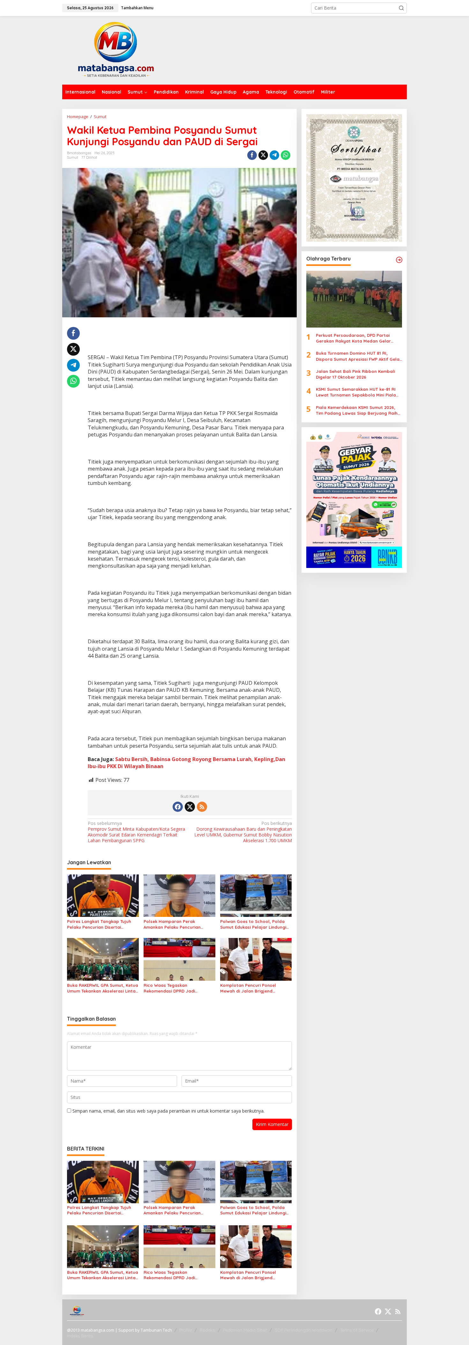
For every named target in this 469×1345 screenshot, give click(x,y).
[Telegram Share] (274, 155)
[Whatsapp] (285, 155)
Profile (185, 1330)
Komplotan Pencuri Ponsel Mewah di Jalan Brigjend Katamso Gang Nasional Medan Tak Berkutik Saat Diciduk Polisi (254, 988)
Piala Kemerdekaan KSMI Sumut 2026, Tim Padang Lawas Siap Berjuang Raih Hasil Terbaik (357, 410)
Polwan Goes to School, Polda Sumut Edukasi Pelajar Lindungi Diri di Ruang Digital (253, 924)
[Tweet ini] (263, 155)
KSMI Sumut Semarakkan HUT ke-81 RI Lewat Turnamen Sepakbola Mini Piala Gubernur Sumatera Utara (356, 392)
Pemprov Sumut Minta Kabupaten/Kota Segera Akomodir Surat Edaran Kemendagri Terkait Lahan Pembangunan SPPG (136, 832)
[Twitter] (190, 807)
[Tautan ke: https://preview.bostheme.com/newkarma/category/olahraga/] (399, 260)
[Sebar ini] (252, 155)
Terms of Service (357, 1330)
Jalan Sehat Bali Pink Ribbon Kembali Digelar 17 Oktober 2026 (355, 374)
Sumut (72, 157)
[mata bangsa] (115, 50)
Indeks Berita (80, 1335)
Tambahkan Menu (137, 8)
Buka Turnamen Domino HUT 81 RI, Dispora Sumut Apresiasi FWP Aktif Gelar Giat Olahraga (358, 356)
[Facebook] (178, 807)
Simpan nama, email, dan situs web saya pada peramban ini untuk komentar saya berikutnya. (168, 1111)
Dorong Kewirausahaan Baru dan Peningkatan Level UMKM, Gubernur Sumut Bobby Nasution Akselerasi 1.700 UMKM (243, 832)
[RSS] (202, 807)
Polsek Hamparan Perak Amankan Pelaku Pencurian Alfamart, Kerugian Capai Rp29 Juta (177, 924)
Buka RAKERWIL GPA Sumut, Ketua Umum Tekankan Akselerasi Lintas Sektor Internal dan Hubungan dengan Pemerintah (102, 988)
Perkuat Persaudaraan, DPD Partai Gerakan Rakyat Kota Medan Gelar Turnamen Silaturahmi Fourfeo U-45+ (354, 338)
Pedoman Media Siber (245, 1330)
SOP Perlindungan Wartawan (303, 1330)
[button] (401, 8)
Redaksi (207, 1330)
